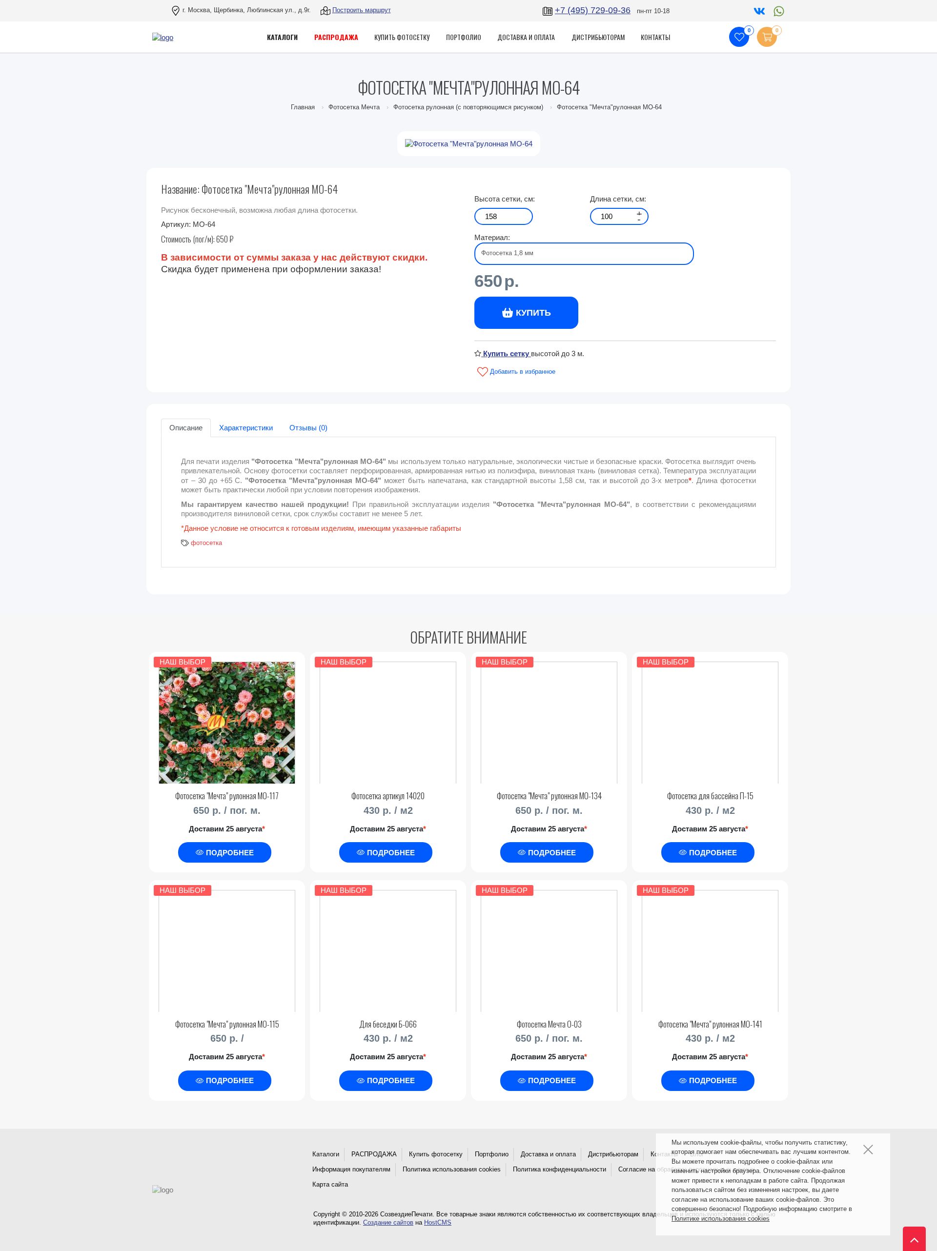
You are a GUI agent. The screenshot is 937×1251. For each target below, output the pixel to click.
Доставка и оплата (548, 1154)
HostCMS (437, 1222)
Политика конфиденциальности (559, 1169)
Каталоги (325, 1154)
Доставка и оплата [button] (526, 37)
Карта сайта (330, 1184)
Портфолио (492, 1154)
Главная (303, 107)
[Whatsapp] (776, 10)
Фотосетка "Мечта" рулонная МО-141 (710, 1024)
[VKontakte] (758, 10)
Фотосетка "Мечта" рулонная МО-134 (549, 795)
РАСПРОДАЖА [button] (336, 37)
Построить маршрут (361, 10)
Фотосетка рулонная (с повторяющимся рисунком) (468, 107)
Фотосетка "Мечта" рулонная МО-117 (227, 795)
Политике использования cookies (721, 1218)
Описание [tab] (186, 428)
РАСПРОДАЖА (374, 1154)
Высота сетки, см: (504, 199)
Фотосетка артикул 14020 (388, 795)
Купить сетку (506, 353)
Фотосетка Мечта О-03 (549, 1024)
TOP (910, 1234)
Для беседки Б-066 (388, 1024)
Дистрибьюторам (613, 1154)
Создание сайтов (388, 1222)
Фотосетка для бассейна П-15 (710, 795)
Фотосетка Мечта (354, 107)
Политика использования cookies (452, 1169)
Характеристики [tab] (246, 428)
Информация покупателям (351, 1169)
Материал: (492, 237)
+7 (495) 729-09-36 (593, 10)
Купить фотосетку (436, 1154)
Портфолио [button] (463, 37)
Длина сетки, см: (618, 199)
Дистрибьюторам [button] (598, 37)
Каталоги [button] (282, 37)
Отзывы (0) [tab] (308, 428)
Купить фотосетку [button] (401, 37)
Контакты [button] (655, 37)
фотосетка (206, 542)
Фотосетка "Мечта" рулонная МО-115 (227, 1024)
